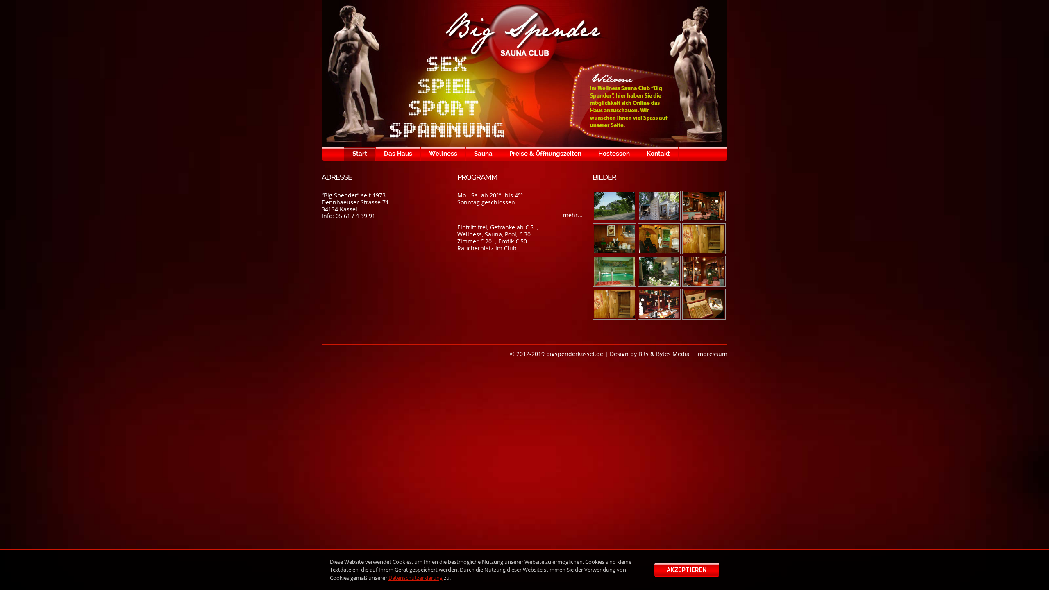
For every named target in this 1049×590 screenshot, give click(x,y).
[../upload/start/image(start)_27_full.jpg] (659, 271)
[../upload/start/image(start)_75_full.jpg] (659, 304)
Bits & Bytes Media (664, 354)
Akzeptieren (687, 570)
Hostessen (614, 153)
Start (359, 153)
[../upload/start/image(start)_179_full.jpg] (703, 239)
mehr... (573, 215)
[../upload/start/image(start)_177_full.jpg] (614, 239)
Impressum (711, 354)
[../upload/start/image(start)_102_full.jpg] (614, 206)
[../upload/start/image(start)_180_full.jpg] (614, 271)
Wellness (443, 153)
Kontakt (658, 153)
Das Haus (398, 153)
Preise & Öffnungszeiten (545, 153)
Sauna (483, 153)
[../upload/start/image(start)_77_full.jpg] (703, 304)
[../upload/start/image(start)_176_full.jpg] (703, 206)
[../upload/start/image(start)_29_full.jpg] (703, 271)
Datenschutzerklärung (415, 577)
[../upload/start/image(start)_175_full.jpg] (659, 206)
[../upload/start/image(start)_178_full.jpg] (659, 239)
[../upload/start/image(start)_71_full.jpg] (614, 304)
